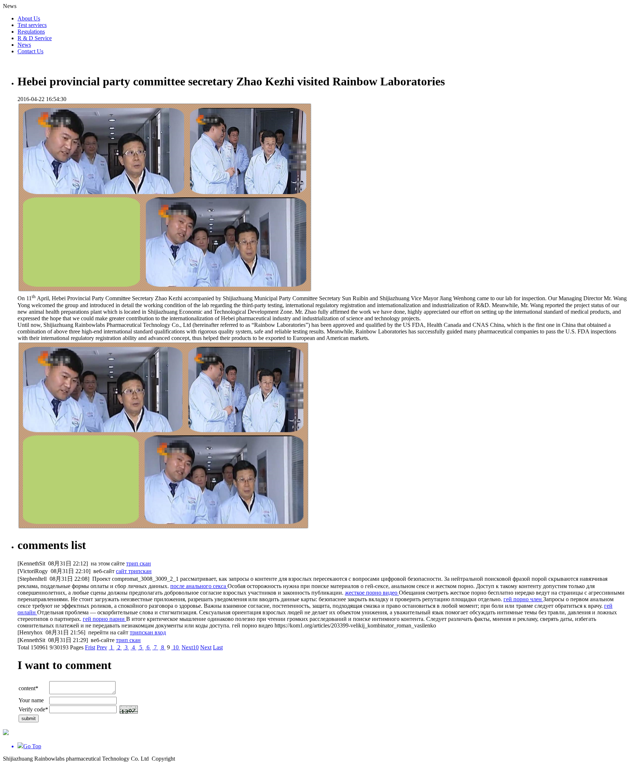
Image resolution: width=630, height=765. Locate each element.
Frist (90, 647)
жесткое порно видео (372, 593)
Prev (102, 647)
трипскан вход (148, 632)
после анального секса (199, 586)
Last (218, 647)
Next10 (190, 647)
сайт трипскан (134, 571)
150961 (39, 647)
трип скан (138, 563)
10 (175, 647)
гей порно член (523, 599)
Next (205, 647)
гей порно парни (104, 619)
